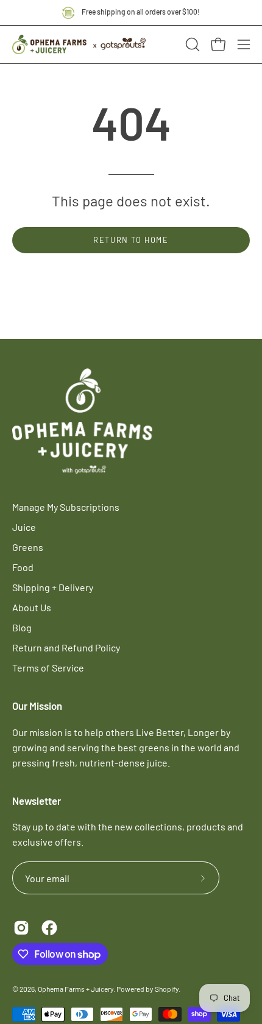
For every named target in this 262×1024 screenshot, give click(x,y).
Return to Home (130, 240)
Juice (24, 527)
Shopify (167, 988)
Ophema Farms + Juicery (75, 988)
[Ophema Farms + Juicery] (79, 43)
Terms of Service (48, 667)
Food (23, 567)
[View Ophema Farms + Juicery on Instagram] (21, 928)
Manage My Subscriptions (65, 507)
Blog (22, 627)
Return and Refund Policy (66, 647)
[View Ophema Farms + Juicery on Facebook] (49, 928)
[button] (191, 44)
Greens (27, 547)
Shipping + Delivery (52, 587)
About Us (31, 607)
